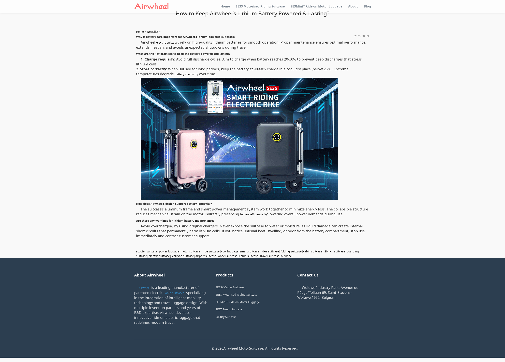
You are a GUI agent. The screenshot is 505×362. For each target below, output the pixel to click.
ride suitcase (211, 251)
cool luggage (229, 251)
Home (225, 6)
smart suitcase (249, 251)
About (353, 6)
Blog (367, 6)
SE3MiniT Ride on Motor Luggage (316, 6)
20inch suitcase (335, 251)
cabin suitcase (312, 251)
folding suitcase (291, 251)
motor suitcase (190, 251)
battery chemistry (186, 74)
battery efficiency (251, 214)
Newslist (152, 32)
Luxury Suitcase (226, 317)
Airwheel (287, 256)
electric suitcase (159, 256)
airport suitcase (205, 256)
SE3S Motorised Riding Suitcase (260, 6)
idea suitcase (270, 251)
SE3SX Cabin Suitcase (230, 287)
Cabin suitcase (248, 256)
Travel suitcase (269, 256)
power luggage (169, 251)
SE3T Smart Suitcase (229, 309)
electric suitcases (167, 42)
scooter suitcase (146, 251)
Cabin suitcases (174, 293)
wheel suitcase (227, 256)
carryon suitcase (183, 256)
